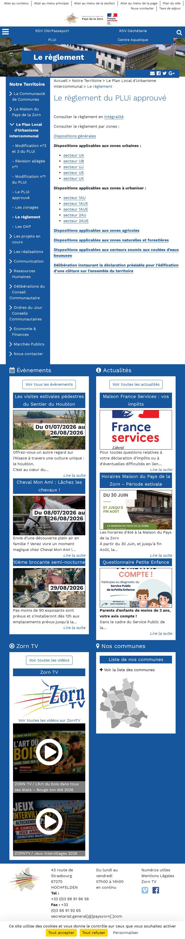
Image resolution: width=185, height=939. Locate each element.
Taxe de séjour (170, 8)
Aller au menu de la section (94, 3)
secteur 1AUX (75, 203)
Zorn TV (148, 881)
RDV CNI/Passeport (52, 31)
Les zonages (26, 207)
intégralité (114, 116)
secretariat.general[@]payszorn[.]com (86, 916)
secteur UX (73, 178)
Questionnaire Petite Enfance (136, 562)
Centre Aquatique (133, 40)
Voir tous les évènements (49, 384)
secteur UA (73, 155)
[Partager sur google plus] (172, 73)
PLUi (52, 40)
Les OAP (23, 226)
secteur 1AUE (75, 209)
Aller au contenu (16, 3)
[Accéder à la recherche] (179, 32)
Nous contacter (142, 8)
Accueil (60, 80)
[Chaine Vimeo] (144, 890)
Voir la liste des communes (129, 670)
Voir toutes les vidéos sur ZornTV (49, 720)
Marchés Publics (29, 344)
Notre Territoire (86, 80)
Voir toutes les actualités (135, 384)
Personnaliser (126, 932)
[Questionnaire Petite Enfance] (136, 587)
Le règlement (27, 217)
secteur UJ (73, 167)
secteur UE (73, 172)
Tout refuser (93, 932)
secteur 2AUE (76, 220)
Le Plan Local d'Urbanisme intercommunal (25, 130)
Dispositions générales (75, 136)
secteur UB (73, 161)
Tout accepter (61, 932)
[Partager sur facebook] (158, 73)
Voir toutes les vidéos (49, 660)
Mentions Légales (157, 875)
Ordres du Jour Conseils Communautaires (25, 313)
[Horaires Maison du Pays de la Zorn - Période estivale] (136, 509)
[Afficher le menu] (6, 32)
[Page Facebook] (155, 890)
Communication (29, 261)
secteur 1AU (74, 197)
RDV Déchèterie (133, 31)
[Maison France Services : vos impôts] (136, 429)
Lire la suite (74, 475)
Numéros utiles (155, 870)
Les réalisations (28, 251)
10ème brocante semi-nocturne (49, 562)
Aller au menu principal (51, 3)
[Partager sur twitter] (164, 73)
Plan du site (171, 3)
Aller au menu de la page (138, 3)
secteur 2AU (74, 215)
